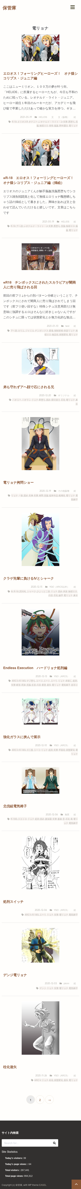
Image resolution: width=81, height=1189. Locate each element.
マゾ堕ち (30, 680)
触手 (61, 595)
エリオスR (22, 121)
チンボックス (41, 330)
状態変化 (63, 334)
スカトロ (22, 818)
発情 (51, 125)
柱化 (51, 1080)
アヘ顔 (19, 226)
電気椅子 (65, 684)
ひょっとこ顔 (43, 591)
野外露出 (63, 125)
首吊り (74, 684)
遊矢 (49, 684)
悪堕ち (71, 121)
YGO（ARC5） (61, 676)
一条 (20, 495)
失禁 (65, 121)
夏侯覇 (48, 818)
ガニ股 (29, 749)
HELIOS (43, 116)
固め (48, 399)
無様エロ (43, 125)
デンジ (42, 988)
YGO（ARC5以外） (59, 586)
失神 (31, 495)
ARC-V (15, 680)
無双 (67, 814)
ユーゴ (39, 680)
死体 (23, 684)
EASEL (43, 1184)
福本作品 (53, 495)
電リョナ (73, 125)
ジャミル (29, 330)
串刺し (68, 680)
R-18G (22, 680)
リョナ (34, 399)
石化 (63, 399)
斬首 (18, 684)
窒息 (44, 684)
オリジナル (63, 395)
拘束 (65, 591)
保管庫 (9, 7)
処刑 (75, 680)
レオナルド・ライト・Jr (50, 121)
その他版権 (63, 490)
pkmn (66, 983)
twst (67, 325)
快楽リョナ (69, 330)
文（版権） (63, 116)
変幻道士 (55, 399)
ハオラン (26, 399)
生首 (33, 684)
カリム (21, 330)
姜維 (59, 818)
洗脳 (63, 226)
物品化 (55, 334)
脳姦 (56, 125)
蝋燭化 (62, 495)
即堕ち (42, 399)
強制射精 (58, 330)
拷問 (41, 495)
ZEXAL (22, 591)
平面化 (62, 749)
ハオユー (16, 399)
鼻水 (75, 595)
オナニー (33, 121)
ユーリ (54, 680)
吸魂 (51, 330)
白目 (50, 595)
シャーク (31, 591)
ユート (46, 680)
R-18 (14, 121)
